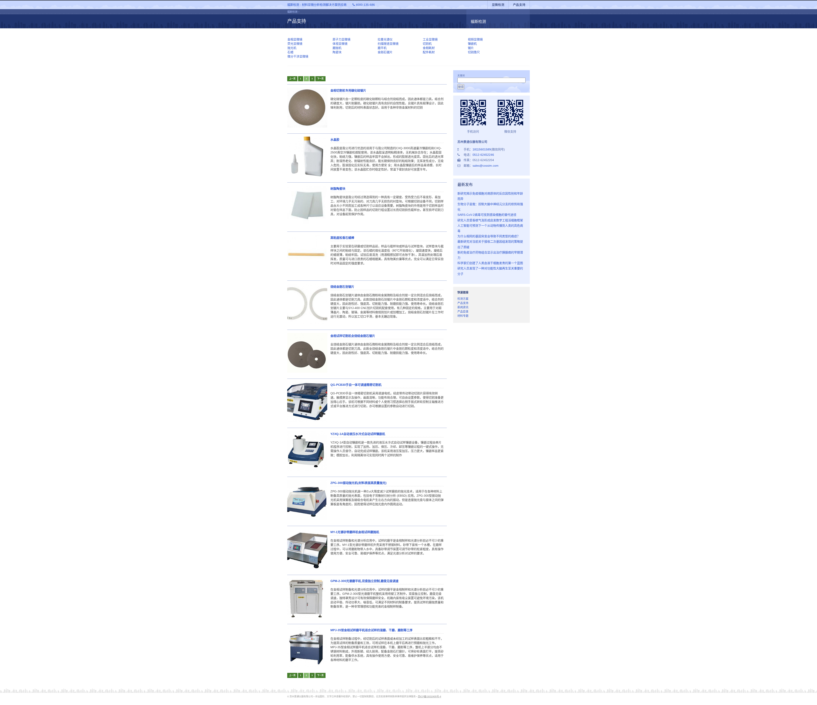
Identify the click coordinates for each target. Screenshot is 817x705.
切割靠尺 (474, 52)
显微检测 (498, 4)
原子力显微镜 (341, 39)
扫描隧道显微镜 (388, 43)
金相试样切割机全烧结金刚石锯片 (352, 335)
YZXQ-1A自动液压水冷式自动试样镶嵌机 (357, 434)
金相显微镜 (294, 39)
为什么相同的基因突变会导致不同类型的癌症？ (488, 236)
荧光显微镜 (294, 43)
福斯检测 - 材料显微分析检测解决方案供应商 (331, 4)
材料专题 (462, 315)
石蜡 (290, 52)
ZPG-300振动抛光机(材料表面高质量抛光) (358, 483)
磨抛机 (337, 48)
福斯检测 (292, 11)
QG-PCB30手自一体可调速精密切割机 (355, 384)
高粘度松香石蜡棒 (342, 237)
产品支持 (519, 4)
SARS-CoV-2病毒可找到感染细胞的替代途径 (486, 214)
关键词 (461, 75)
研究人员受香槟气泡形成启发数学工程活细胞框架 (490, 220)
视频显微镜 (475, 39)
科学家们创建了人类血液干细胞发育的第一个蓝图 (490, 263)
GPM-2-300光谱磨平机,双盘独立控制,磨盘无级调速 (364, 581)
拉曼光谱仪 (385, 39)
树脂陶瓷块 (337, 188)
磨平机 (382, 48)
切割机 (427, 43)
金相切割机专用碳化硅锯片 (348, 90)
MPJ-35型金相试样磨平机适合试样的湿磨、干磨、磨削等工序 (371, 630)
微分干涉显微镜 (297, 56)
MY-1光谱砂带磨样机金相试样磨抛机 (354, 532)
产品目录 (462, 311)
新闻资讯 (462, 307)
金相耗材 (429, 48)
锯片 (471, 48)
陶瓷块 (337, 52)
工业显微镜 (430, 39)
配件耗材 (429, 52)
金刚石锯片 (385, 52)
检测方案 (462, 298)
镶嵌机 (472, 43)
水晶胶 (334, 139)
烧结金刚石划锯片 (342, 286)
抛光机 (291, 48)
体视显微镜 (340, 43)
